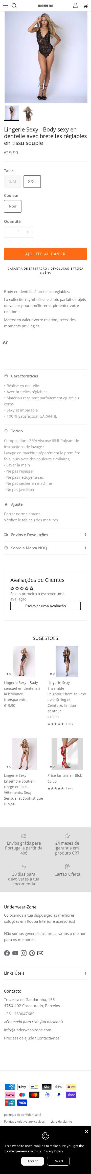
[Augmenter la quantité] (28, 232)
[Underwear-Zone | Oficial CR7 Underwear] (45, 5)
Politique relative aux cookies (24, 1121)
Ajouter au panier (45, 253)
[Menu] (5, 5)
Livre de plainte (61, 1121)
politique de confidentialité (22, 1114)
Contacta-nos (48, 1037)
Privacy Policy (53, 1151)
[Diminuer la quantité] (8, 232)
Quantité (12, 221)
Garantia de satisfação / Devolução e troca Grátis (45, 271)
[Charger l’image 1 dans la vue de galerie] (45, 57)
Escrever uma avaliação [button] (45, 605)
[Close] (86, 1130)
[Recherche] (16, 5)
